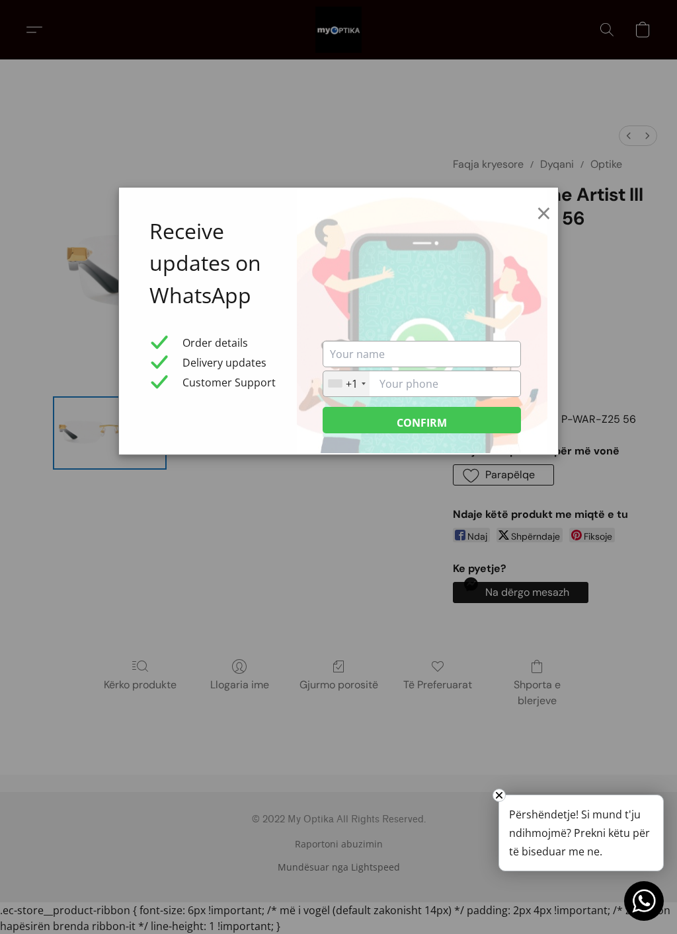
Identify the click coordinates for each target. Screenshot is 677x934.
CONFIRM (422, 422)
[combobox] (346, 383)
